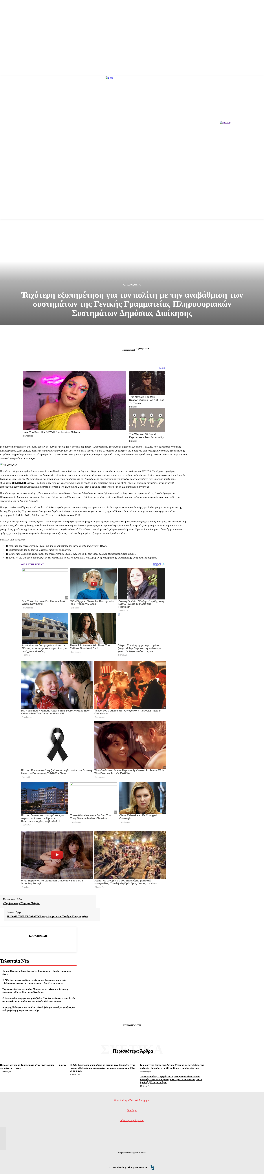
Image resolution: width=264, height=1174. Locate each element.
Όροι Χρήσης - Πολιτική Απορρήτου (132, 1100)
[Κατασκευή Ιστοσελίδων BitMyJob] (152, 1167)
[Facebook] (16, 943)
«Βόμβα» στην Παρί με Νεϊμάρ (21, 903)
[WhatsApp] (49, 943)
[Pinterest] (38, 943)
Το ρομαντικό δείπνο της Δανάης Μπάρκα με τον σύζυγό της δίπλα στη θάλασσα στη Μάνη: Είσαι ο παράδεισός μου (35, 991)
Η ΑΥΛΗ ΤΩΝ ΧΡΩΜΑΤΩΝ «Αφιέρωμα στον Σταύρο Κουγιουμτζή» (47, 916)
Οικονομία (132, 285)
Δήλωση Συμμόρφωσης (132, 1120)
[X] (27, 943)
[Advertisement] (132, 198)
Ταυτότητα (132, 1110)
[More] (60, 943)
